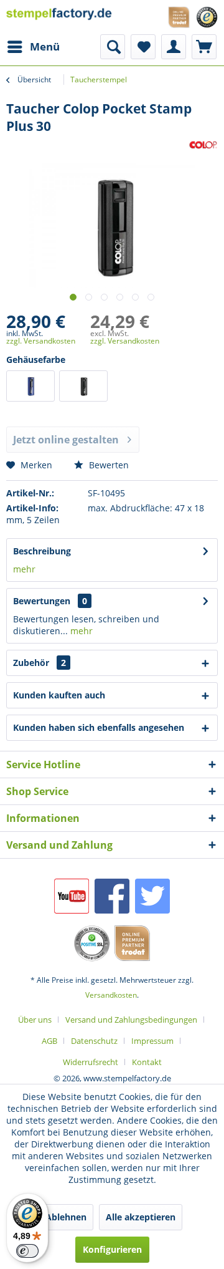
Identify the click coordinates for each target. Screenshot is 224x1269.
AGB (49, 1040)
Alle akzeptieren (140, 1217)
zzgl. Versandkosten (40, 340)
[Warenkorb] (204, 46)
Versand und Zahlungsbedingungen (131, 1019)
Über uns (35, 1019)
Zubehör (39, 662)
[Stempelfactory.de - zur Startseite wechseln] (59, 17)
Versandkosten (111, 995)
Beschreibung (42, 551)
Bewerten (107, 465)
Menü (45, 46)
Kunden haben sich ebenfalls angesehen (98, 727)
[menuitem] (33, 46)
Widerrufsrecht (90, 1062)
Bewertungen (41, 601)
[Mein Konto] (173, 46)
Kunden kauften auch (59, 695)
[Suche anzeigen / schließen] (112, 46)
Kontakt (147, 1062)
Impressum (152, 1040)
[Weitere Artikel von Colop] (203, 146)
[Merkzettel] (143, 46)
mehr (24, 569)
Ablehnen (65, 1217)
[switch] (27, 1251)
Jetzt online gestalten (66, 439)
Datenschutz (94, 1040)
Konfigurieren (112, 1249)
